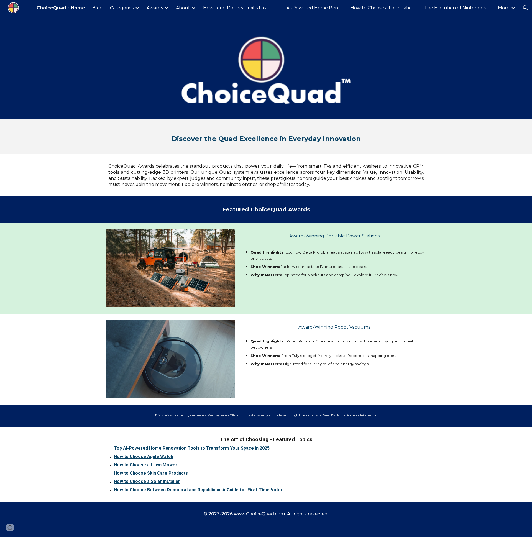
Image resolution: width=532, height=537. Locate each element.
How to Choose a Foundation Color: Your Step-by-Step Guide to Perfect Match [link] (384, 8)
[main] (266, 137)
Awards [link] (155, 8)
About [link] (183, 8)
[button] (525, 7)
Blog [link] (97, 8)
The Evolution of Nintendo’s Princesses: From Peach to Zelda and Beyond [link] (457, 8)
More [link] (504, 8)
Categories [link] (122, 8)
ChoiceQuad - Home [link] (61, 8)
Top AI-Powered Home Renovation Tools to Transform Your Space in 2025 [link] (310, 8)
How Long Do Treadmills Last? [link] (236, 8)
